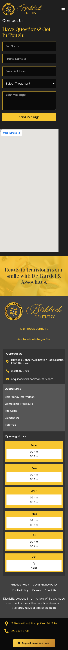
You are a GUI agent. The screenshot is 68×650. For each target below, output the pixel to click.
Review (36, 590)
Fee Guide (11, 411)
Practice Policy (19, 584)
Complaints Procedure (19, 404)
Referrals (10, 425)
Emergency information (19, 397)
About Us (50, 590)
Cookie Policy (20, 590)
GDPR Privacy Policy (45, 584)
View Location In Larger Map (34, 339)
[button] (63, 9)
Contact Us (12, 418)
